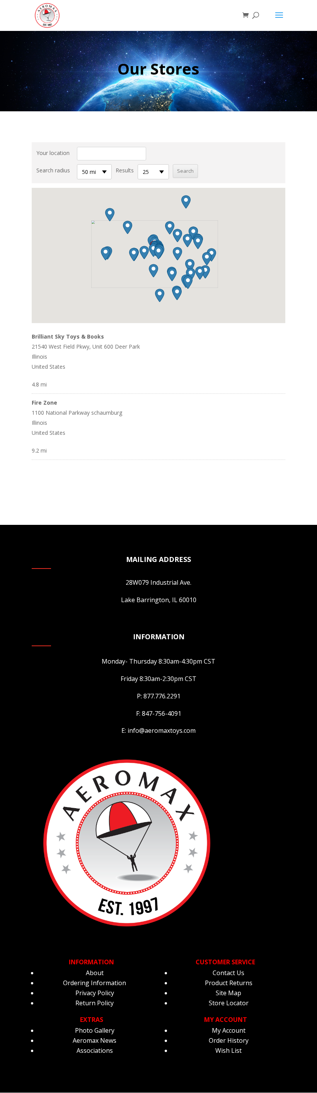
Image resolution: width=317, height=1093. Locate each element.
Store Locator (229, 1003)
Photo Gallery (94, 1030)
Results (125, 170)
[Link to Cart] (247, 15)
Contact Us (228, 973)
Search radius (53, 170)
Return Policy (94, 1003)
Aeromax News (94, 1040)
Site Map (228, 993)
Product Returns (228, 983)
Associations (95, 1050)
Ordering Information (94, 983)
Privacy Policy (94, 993)
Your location (53, 153)
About (95, 973)
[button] (158, 252)
